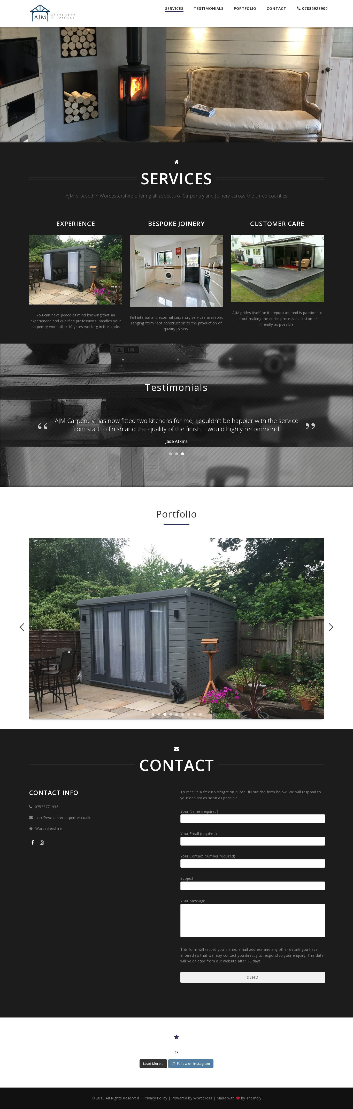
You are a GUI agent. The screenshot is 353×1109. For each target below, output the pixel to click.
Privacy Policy (155, 1098)
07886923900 (314, 8)
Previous (24, 627)
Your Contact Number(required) (207, 856)
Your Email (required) (198, 833)
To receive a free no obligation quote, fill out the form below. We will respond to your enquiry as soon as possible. (250, 794)
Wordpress (202, 1098)
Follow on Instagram (193, 1063)
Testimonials (209, 8)
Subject (186, 878)
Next (329, 627)
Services (174, 8)
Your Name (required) (199, 811)
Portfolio (245, 8)
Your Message (192, 900)
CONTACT (276, 8)
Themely (253, 1098)
